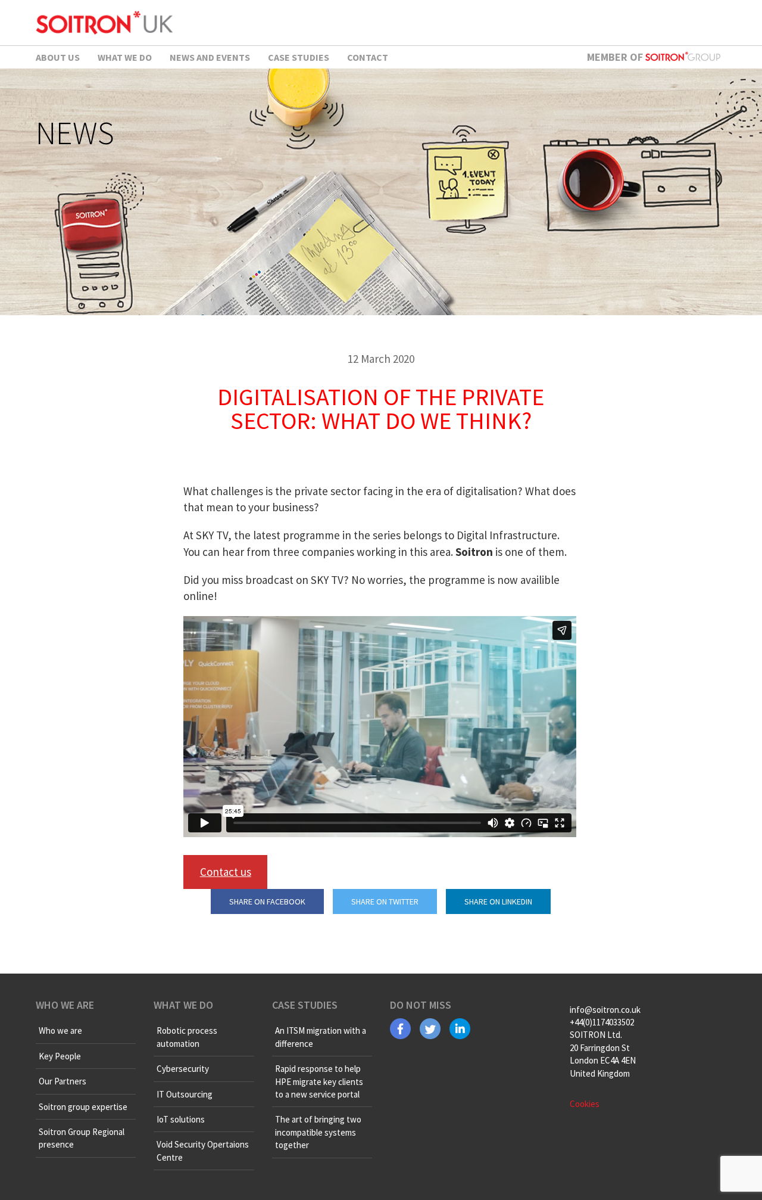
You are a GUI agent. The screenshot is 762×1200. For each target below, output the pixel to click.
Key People (60, 1056)
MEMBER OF (616, 57)
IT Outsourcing (185, 1094)
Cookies (584, 1103)
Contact (367, 57)
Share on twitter (385, 901)
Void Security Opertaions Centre (203, 1150)
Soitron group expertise (83, 1106)
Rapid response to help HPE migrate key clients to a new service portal (319, 1081)
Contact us (225, 872)
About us (58, 57)
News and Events (210, 57)
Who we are (60, 1030)
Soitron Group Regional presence (81, 1138)
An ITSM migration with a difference (320, 1037)
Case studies (298, 57)
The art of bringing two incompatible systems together (318, 1132)
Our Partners (62, 1081)
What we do (125, 57)
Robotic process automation (187, 1037)
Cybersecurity (183, 1068)
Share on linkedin (498, 901)
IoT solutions (181, 1119)
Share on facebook (267, 901)
